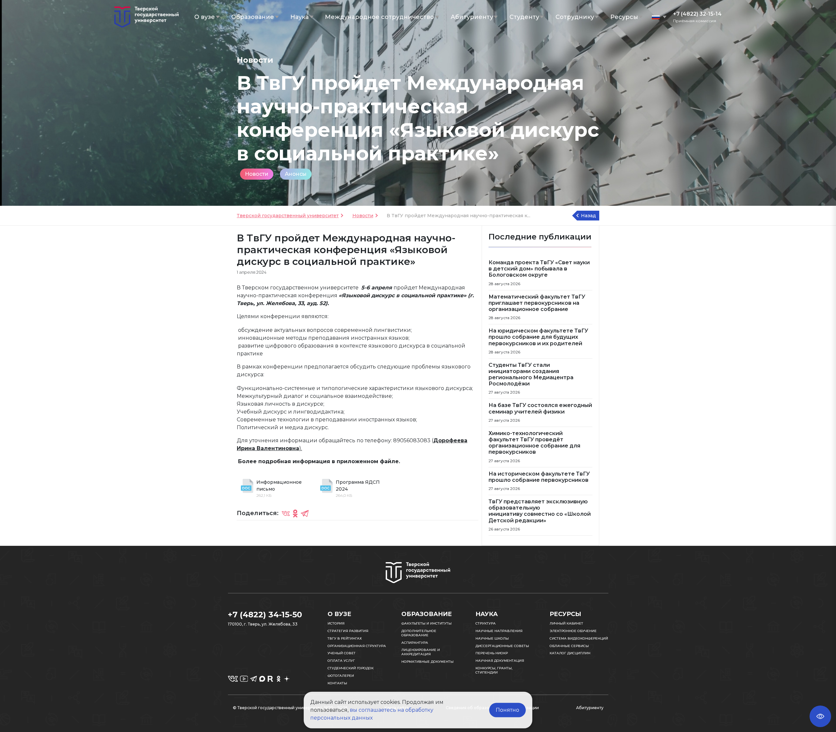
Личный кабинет (566, 623)
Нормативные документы (427, 661)
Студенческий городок (351, 668)
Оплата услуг (341, 661)
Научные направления (498, 631)
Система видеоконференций (579, 638)
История (336, 623)
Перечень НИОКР (491, 653)
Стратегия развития (348, 631)
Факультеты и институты (426, 623)
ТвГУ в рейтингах (345, 638)
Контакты (337, 683)
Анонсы (296, 174)
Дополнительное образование (418, 633)
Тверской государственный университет (288, 216)
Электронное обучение (573, 631)
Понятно (507, 710)
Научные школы (492, 638)
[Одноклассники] (295, 513)
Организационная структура (357, 646)
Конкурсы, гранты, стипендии (493, 670)
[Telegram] (305, 513)
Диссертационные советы (502, 646)
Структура (485, 623)
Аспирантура (414, 643)
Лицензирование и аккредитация (420, 652)
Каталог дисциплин (570, 653)
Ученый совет (342, 653)
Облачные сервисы (569, 646)
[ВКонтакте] (286, 513)
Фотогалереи (341, 676)
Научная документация (499, 661)
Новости (256, 174)
